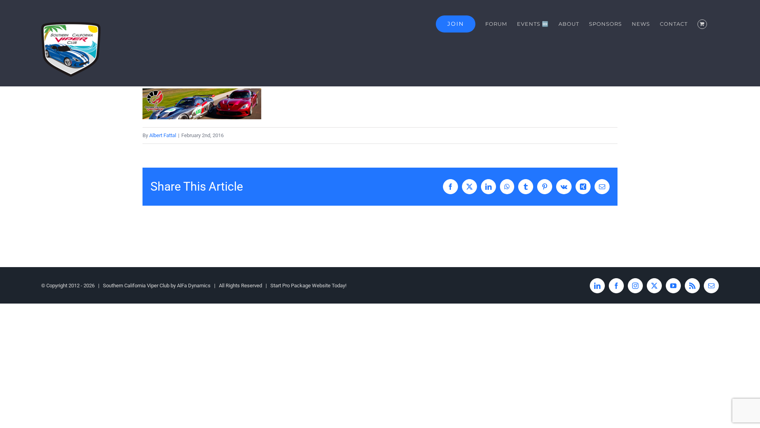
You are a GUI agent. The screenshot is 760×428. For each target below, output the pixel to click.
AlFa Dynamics (194, 286)
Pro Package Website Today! (314, 286)
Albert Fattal (162, 135)
